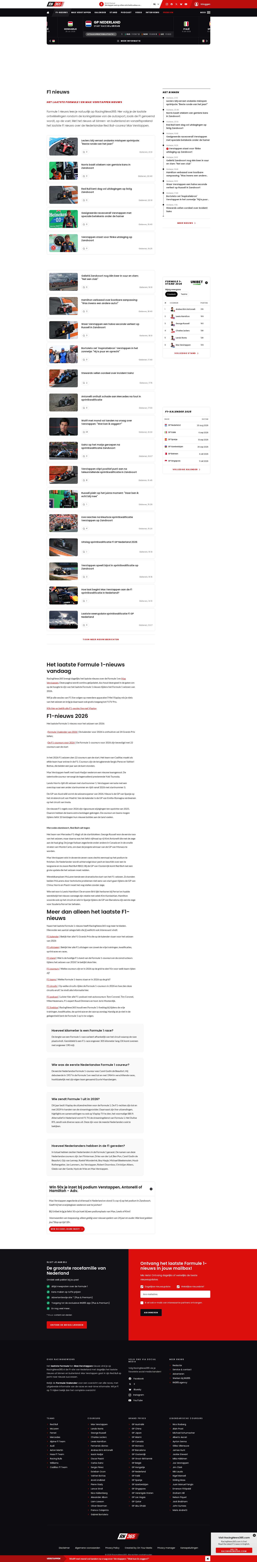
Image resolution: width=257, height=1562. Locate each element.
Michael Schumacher (184, 1433)
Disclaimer (64, 1547)
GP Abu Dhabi (139, 1506)
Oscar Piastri (97, 1458)
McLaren (54, 1428)
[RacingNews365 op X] (176, 4)
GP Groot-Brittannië (142, 1458)
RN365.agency (180, 1382)
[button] (70, 27)
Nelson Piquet (180, 1497)
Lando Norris (181, 338)
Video (138, 12)
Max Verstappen (81, 12)
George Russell (182, 323)
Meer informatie (131, 41)
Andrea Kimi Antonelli (185, 309)
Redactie (177, 1365)
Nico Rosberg (179, 1424)
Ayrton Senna (180, 1441)
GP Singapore (139, 1489)
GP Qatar (136, 1501)
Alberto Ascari (180, 1437)
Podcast (126, 12)
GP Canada (138, 1441)
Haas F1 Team (57, 1454)
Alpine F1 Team (57, 1441)
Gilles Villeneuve (181, 1446)
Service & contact (182, 1369)
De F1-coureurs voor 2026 (61, 742)
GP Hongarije (138, 1467)
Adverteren (178, 1374)
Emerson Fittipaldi (182, 1489)
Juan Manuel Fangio (183, 1484)
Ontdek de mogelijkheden (66, 1325)
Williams (54, 1463)
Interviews (152, 12)
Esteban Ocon (98, 1471)
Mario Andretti (180, 1510)
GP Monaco (138, 1446)
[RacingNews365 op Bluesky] (181, 4)
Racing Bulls (56, 1458)
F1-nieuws (62, 12)
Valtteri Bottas (98, 1476)
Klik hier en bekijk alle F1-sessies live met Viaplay (72, 708)
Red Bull (54, 1424)
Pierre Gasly (97, 1484)
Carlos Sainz (97, 1463)
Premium (168, 12)
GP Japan (137, 1433)
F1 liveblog (52, 1007)
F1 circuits (52, 985)
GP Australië (138, 1424)
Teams (184, 294)
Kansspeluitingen (189, 1547)
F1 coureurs (53, 968)
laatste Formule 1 (61, 1365)
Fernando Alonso (99, 1446)
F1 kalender (53, 936)
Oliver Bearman (99, 1506)
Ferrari (53, 1433)
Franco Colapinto (100, 1510)
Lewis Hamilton (183, 316)
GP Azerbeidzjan (140, 1484)
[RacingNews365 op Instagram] (166, 4)
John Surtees (179, 1506)
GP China (136, 1428)
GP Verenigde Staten (142, 1493)
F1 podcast (52, 996)
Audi (52, 1446)
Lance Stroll (97, 1489)
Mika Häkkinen (180, 1458)
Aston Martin (56, 1450)
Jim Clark (177, 1467)
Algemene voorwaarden (87, 1547)
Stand (113, 12)
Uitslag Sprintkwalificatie (100, 34)
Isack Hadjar (97, 1454)
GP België (136, 1463)
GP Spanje (137, 1480)
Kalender (100, 12)
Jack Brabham (180, 1501)
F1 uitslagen (53, 947)
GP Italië (136, 1476)
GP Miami (136, 1437)
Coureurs (171, 294)
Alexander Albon (99, 1497)
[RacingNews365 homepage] (48, 12)
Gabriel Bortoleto (99, 1514)
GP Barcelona (139, 1450)
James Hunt (179, 1450)
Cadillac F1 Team (58, 1467)
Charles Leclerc (183, 331)
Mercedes (55, 1437)
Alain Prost (178, 1428)
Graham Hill (179, 1493)
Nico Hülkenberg (99, 1493)
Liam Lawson (97, 1501)
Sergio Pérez (97, 1467)
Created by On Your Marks (138, 1547)
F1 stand (51, 957)
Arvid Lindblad (98, 1480)
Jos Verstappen (181, 1463)
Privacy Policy (112, 1547)
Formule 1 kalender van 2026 (62, 731)
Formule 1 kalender (67, 1382)
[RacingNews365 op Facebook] (171, 4)
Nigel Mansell (179, 1476)
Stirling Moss (179, 1480)
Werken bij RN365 (181, 1378)
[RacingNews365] (56, 4)
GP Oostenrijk (139, 1454)
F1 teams (51, 979)
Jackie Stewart (180, 1454)
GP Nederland (139, 1471)
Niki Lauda (178, 1471)
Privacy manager (166, 1547)
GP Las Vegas (138, 1497)
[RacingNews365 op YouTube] (186, 4)
